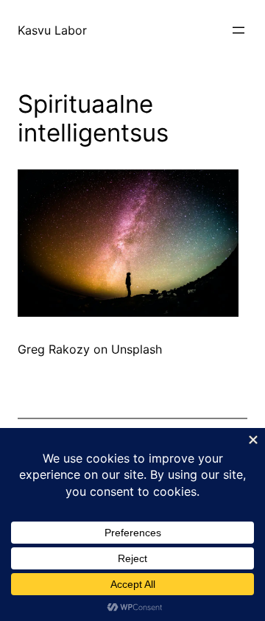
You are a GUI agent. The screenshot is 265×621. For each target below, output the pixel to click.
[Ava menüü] (238, 30)
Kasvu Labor (52, 30)
